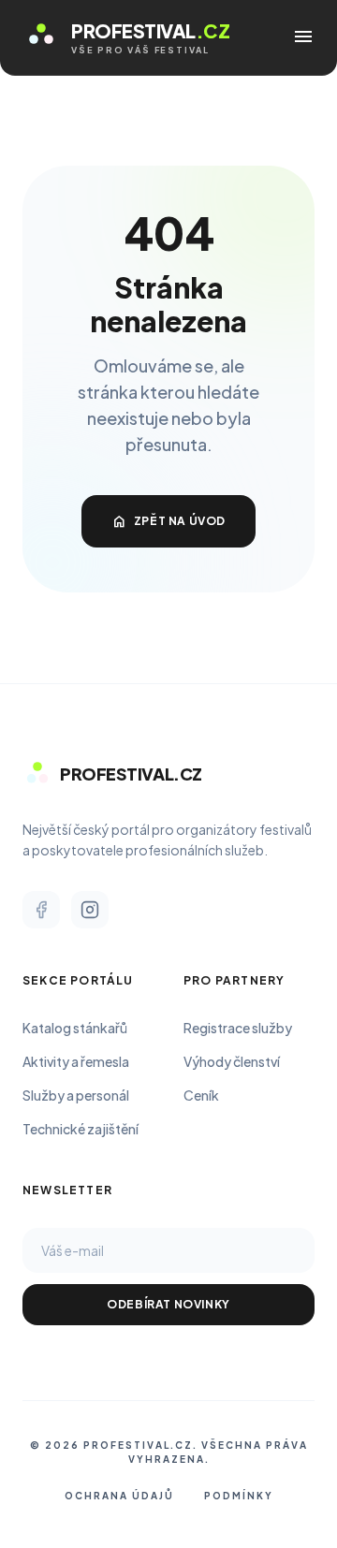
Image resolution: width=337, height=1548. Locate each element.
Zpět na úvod (168, 521)
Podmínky (238, 1495)
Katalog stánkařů (74, 1027)
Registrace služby (237, 1027)
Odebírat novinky (168, 1304)
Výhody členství (231, 1061)
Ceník (201, 1095)
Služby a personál (75, 1095)
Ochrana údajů (119, 1495)
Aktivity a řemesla (75, 1061)
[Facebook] (41, 909)
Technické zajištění (80, 1128)
